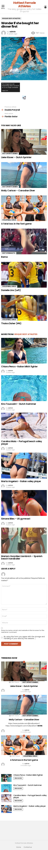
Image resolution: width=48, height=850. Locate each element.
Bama (4, 257)
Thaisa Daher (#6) (11, 323)
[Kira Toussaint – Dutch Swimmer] (24, 388)
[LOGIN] (45, 7)
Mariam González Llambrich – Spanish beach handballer (21, 557)
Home (18, 847)
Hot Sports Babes (10, 153)
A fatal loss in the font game (16, 223)
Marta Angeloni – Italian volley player (21, 481)
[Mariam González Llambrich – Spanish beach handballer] (24, 540)
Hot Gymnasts (8, 253)
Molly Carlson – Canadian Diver (18, 190)
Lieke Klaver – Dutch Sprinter (16, 157)
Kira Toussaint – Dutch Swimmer (18, 404)
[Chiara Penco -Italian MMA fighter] (24, 351)
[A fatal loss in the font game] (24, 208)
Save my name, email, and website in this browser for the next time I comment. (22, 631)
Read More (18, 778)
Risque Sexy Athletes (25, 334)
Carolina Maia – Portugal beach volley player (21, 442)
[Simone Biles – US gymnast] (24, 503)
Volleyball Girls (9, 220)
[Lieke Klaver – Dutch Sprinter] (24, 142)
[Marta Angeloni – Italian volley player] (24, 465)
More (40, 726)
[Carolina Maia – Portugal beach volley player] (24, 425)
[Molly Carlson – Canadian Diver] (24, 175)
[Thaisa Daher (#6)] (24, 308)
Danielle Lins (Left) (11, 290)
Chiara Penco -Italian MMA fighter (19, 366)
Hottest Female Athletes (24, 4)
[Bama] (24, 241)
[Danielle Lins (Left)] (24, 275)
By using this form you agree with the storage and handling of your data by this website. (24, 637)
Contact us (28, 847)
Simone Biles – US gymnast (15, 518)
